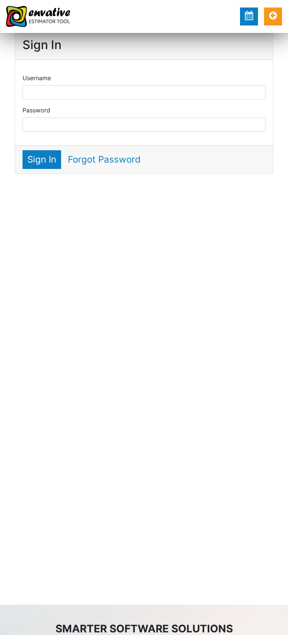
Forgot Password (104, 159)
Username (36, 78)
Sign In (41, 159)
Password (36, 110)
